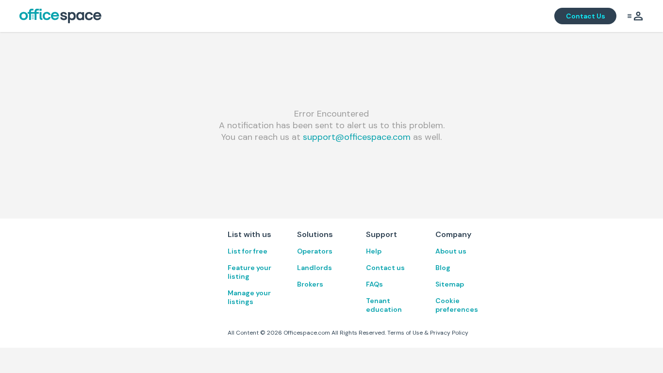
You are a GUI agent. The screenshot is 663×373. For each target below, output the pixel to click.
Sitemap (449, 284)
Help (373, 251)
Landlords (314, 267)
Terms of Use (405, 333)
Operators (314, 251)
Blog (442, 267)
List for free (247, 251)
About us (450, 251)
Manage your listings (249, 297)
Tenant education (384, 305)
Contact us (385, 267)
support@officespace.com (357, 137)
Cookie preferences (456, 305)
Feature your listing (249, 272)
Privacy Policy (449, 333)
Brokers (310, 284)
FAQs (374, 284)
